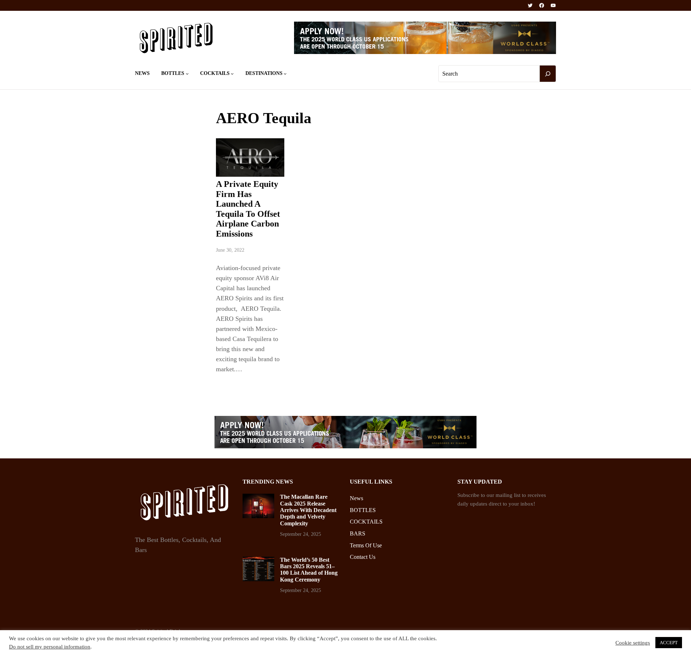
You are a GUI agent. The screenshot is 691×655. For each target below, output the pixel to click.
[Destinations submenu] (285, 73)
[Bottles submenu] (187, 73)
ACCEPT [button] (669, 642)
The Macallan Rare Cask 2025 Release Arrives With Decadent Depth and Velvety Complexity (308, 510)
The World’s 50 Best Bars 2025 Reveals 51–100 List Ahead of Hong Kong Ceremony (309, 570)
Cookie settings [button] (632, 643)
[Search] (547, 73)
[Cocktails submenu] (232, 73)
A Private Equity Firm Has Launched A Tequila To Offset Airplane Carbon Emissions (248, 208)
